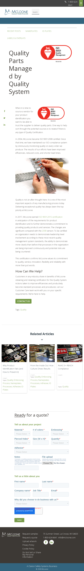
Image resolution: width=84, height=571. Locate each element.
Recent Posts (14, 31)
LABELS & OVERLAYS (16, 38)
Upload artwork (29, 541)
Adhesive (17, 386)
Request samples (30, 533)
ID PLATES (46, 31)
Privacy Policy (28, 545)
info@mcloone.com (66, 537)
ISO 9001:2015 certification (50, 217)
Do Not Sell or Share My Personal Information (31, 554)
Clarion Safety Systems (39, 566)
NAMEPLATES (31, 31)
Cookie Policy (28, 548)
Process (6, 383)
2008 (44, 230)
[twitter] (4, 118)
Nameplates (16, 383)
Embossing (19, 380)
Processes (7, 386)
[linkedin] (4, 124)
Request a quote (29, 537)
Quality (23, 309)
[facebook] (4, 111)
